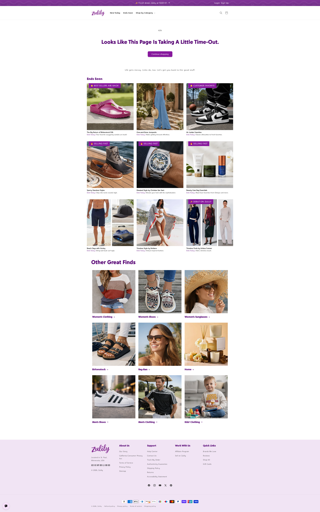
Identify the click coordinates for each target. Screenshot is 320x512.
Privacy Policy (125, 467)
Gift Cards (207, 464)
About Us (124, 445)
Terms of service (136, 506)
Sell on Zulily (180, 456)
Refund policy (109, 506)
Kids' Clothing (192, 422)
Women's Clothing (102, 317)
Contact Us (151, 456)
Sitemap (122, 471)
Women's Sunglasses (196, 317)
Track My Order (153, 460)
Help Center (152, 452)
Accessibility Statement (157, 477)
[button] (145, 13)
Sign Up (225, 3)
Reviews (206, 456)
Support (151, 445)
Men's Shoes (99, 422)
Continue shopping (160, 54)
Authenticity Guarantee (157, 464)
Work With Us (182, 445)
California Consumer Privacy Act (131, 457)
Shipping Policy (153, 468)
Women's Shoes (147, 317)
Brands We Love (209, 452)
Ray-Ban (142, 369)
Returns (150, 472)
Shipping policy (150, 506)
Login (217, 3)
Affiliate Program (182, 452)
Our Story (123, 452)
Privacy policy (122, 506)
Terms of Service (126, 463)
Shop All (206, 460)
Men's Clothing (146, 422)
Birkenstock (99, 369)
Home (188, 369)
